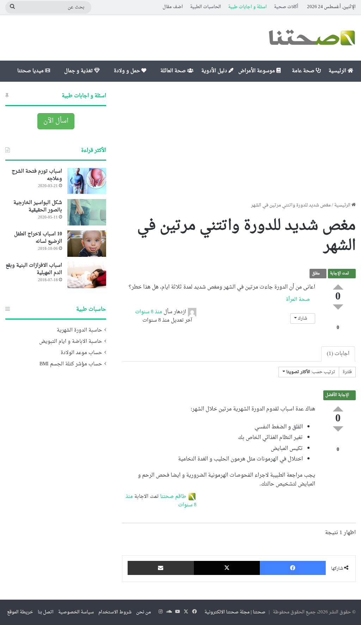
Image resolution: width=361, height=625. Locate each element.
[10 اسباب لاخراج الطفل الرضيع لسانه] (86, 243)
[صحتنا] (312, 38)
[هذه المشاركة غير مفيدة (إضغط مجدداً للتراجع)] (338, 307)
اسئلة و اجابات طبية (247, 6)
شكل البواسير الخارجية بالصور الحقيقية (37, 206)
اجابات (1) (338, 354)
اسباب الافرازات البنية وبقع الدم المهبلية (34, 269)
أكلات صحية (286, 6)
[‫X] (227, 568)
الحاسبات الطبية (205, 6)
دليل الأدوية (214, 71)
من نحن (143, 612)
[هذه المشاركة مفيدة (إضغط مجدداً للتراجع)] (338, 287)
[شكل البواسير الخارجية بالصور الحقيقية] (86, 212)
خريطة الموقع (20, 612)
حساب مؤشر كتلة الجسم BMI (70, 364)
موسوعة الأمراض (257, 71)
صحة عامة (304, 71)
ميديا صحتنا (31, 71)
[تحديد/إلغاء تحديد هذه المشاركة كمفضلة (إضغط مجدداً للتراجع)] (338, 320)
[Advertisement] (239, 141)
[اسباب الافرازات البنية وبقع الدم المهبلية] (86, 275)
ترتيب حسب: (310, 372)
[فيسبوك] (293, 568)
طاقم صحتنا (173, 497)
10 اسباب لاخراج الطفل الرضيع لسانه (38, 237)
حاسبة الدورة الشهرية (79, 330)
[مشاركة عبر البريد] (161, 568)
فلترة (347, 372)
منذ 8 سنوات (148, 312)
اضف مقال (173, 6)
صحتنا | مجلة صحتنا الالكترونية (234, 612)
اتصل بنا (46, 612)
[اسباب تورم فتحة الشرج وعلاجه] (86, 181)
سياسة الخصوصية (76, 612)
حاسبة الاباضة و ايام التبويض (70, 341)
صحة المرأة (298, 299)
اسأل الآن (55, 121)
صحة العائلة (173, 71)
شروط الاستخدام (114, 612)
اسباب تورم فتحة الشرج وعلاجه (37, 175)
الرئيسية (338, 71)
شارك (302, 318)
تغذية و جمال (79, 71)
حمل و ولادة (127, 71)
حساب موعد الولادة (81, 353)
